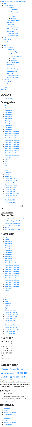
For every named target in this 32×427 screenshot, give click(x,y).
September (8, 176)
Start (5, 3)
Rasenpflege (14, 9)
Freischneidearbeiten (16, 14)
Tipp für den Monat (17, 377)
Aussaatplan (8, 110)
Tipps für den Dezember (11, 183)
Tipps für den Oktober (11, 195)
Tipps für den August (11, 180)
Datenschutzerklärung (10, 412)
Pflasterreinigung (12, 29)
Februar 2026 (8, 98)
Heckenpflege (14, 12)
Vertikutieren (14, 16)
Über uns (6, 37)
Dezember (8, 157)
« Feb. (3, 362)
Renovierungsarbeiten (13, 33)
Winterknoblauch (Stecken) (12, 225)
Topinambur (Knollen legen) (13, 223)
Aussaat (5, 368)
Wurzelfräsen (10, 31)
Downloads (7, 410)
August (7, 108)
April (6, 106)
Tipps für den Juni (10, 191)
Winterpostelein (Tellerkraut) (13, 229)
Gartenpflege (10, 7)
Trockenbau (10, 22)
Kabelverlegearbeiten (13, 20)
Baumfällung (10, 24)
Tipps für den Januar (10, 187)
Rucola (7, 227)
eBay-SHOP (7, 39)
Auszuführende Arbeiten (12, 131)
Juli (6, 163)
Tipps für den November (12, 193)
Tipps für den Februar (11, 185)
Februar (7, 159)
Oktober (7, 174)
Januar (7, 161)
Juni (6, 165)
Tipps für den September (12, 198)
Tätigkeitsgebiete (8, 5)
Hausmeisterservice (12, 35)
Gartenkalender (8, 42)
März (6, 170)
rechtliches (12, 373)
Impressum (7, 408)
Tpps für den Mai (10, 200)
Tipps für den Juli (10, 189)
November (8, 172)
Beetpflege (14, 18)
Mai (6, 168)
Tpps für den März (10, 202)
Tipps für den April (10, 178)
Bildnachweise (8, 414)
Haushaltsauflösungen (13, 27)
